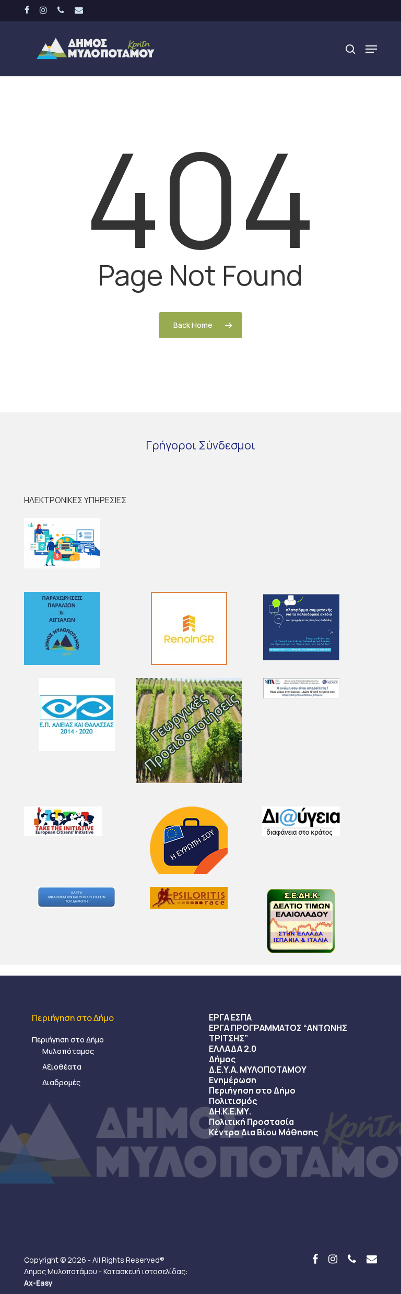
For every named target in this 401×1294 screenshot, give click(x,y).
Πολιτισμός (233, 1101)
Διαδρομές (61, 1082)
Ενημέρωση (232, 1080)
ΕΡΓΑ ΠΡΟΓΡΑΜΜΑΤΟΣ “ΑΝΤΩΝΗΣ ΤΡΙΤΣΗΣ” (278, 1033)
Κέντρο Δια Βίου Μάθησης (263, 1132)
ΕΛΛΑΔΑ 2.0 (232, 1048)
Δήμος (222, 1059)
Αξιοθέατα (61, 1067)
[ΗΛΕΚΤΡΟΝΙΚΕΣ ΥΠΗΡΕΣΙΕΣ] (200, 543)
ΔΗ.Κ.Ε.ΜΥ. (230, 1111)
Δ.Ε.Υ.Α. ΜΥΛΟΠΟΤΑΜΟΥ (257, 1069)
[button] (371, 49)
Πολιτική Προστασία (251, 1122)
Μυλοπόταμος (68, 1051)
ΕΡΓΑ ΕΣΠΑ (230, 1017)
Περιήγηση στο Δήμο (68, 1039)
